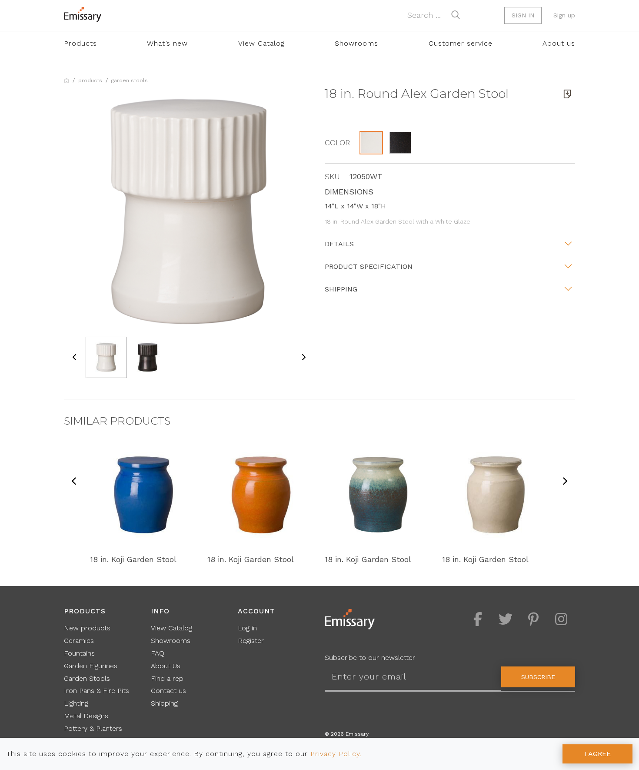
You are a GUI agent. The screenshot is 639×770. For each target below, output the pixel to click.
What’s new (167, 43)
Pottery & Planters (93, 728)
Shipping (341, 289)
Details (339, 244)
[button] (371, 143)
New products (87, 628)
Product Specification (369, 266)
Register (251, 640)
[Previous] (74, 482)
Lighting (76, 703)
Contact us (168, 690)
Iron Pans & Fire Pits (96, 690)
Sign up (564, 15)
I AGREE (597, 754)
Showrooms (356, 43)
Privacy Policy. (336, 754)
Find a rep (167, 678)
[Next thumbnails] (303, 357)
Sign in (523, 15)
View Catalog (261, 43)
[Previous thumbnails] (75, 357)
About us (558, 43)
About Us (165, 666)
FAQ (157, 653)
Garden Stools (129, 80)
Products (80, 43)
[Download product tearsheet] (567, 94)
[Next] (564, 482)
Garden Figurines (90, 666)
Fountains (79, 653)
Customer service (461, 43)
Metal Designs (86, 716)
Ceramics (79, 640)
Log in (247, 628)
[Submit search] (455, 15)
